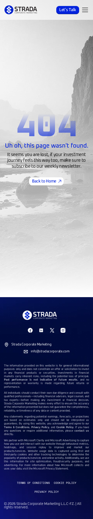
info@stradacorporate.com (50, 351)
